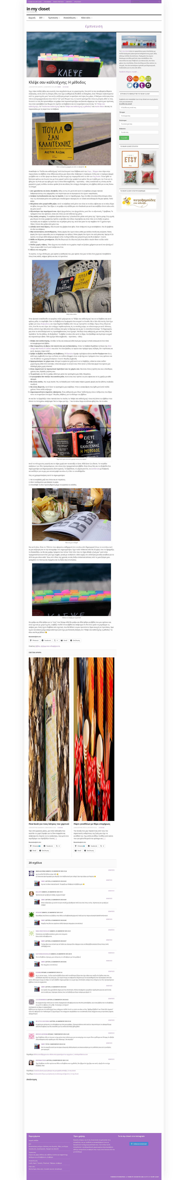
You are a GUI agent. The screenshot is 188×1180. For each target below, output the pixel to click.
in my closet (38, 9)
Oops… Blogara (92, 171)
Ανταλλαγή (58, 1169)
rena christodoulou (42, 931)
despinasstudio (41, 1060)
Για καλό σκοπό (49, 1169)
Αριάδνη (38, 912)
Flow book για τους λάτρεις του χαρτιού (49, 824)
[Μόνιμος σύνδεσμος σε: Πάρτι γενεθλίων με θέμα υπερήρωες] (94, 739)
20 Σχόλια (65, 87)
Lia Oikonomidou (41, 999)
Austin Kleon (99, 106)
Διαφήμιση (69, 2)
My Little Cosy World (43, 1021)
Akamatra (69, 354)
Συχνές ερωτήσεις (58, 2)
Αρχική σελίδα (33, 1140)
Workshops (32, 1169)
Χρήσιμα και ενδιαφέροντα (50, 646)
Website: (122, 129)
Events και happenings (60, 1155)
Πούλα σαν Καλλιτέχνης (50, 106)
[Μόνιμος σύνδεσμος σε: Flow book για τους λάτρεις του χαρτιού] (49, 739)
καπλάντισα (95, 469)
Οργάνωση (32, 1149)
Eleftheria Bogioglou (43, 954)
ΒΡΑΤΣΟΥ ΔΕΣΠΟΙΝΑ (42, 1034)
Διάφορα (50, 1157)
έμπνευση (94, 26)
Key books (96, 176)
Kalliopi (38, 892)
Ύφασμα (52, 1163)
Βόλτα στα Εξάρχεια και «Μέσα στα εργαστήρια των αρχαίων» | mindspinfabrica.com (61, 1054)
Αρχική (32, 17)
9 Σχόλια (60, 827)
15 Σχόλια (101, 827)
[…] (55, 838)
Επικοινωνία (47, 2)
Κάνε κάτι (40, 1169)
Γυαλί (30, 1163)
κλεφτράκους (45, 324)
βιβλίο (38, 646)
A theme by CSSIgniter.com (134, 1177)
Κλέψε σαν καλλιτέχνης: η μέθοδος (78, 106)
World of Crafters (45, 348)
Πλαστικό (46, 1163)
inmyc (59, 87)
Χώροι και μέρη (34, 1155)
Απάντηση (111, 870)
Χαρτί (35, 1163)
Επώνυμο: (123, 120)
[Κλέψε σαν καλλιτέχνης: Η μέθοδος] (72, 54)
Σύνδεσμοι (77, 2)
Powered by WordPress (118, 1177)
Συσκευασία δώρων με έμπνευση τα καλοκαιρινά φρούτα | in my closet (56, 1074)
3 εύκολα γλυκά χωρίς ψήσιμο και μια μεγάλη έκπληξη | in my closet (55, 1071)
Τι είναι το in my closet (35, 2)
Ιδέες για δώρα (63, 1146)
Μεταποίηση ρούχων (36, 1146)
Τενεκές (39, 1163)
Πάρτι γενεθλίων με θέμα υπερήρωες (92, 824)
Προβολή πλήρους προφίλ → (129, 72)
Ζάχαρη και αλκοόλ (52, 1149)
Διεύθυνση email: (125, 104)
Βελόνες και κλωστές (50, 1146)
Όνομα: (122, 112)
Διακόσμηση (41, 1149)
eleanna (38, 972)
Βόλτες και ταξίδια (46, 1155)
